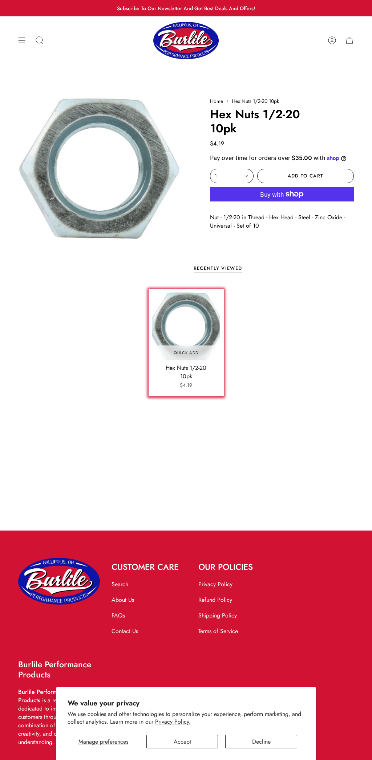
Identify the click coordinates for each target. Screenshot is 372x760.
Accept (182, 741)
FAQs (118, 615)
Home (216, 101)
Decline (261, 741)
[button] (39, 40)
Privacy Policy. (173, 721)
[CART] (349, 40)
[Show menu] (21, 40)
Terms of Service (218, 631)
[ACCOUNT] (332, 40)
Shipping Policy (217, 615)
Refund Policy (215, 600)
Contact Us (125, 631)
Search (120, 584)
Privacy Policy (215, 584)
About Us (123, 600)
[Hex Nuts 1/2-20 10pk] (186, 326)
